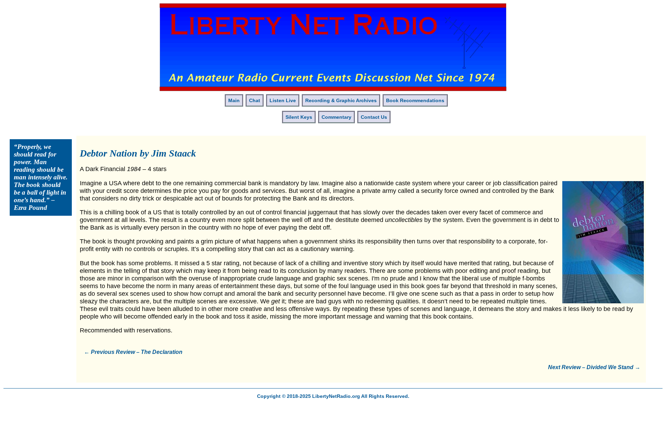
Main (234, 100)
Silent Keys (298, 117)
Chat (254, 100)
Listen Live (283, 100)
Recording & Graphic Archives (341, 100)
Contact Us (374, 117)
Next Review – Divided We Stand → (594, 367)
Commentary (336, 117)
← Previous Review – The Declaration (133, 352)
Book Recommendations (415, 100)
